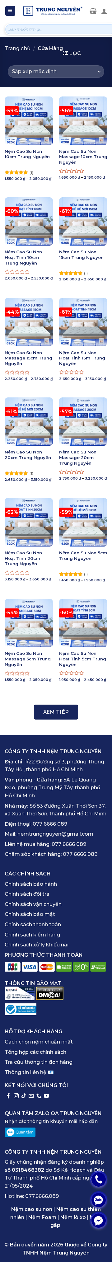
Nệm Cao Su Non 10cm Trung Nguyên (27, 154)
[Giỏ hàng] (93, 11)
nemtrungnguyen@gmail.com (55, 834)
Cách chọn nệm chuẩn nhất (39, 1042)
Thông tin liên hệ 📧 (29, 1072)
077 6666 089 (50, 824)
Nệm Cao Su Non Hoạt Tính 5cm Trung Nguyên (82, 659)
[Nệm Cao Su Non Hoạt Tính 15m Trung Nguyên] (83, 322)
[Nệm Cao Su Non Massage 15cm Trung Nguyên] (29, 322)
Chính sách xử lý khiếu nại (36, 945)
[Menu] (10, 11)
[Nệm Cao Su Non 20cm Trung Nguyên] (29, 421)
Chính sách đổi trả (27, 894)
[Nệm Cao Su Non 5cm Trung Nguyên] (83, 522)
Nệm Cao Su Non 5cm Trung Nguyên (83, 555)
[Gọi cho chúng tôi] (38, 1096)
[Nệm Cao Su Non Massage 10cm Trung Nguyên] (83, 120)
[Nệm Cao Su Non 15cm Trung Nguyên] (83, 221)
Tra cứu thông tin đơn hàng (38, 1062)
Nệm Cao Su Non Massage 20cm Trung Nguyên (77, 457)
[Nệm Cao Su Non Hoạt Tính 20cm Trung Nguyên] (29, 522)
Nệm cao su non (31, 1209)
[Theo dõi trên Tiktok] (23, 1096)
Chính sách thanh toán (33, 924)
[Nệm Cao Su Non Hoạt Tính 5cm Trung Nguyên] (83, 623)
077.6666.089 (42, 1196)
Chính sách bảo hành (31, 884)
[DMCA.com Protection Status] (49, 993)
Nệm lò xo (73, 1217)
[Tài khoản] (104, 11)
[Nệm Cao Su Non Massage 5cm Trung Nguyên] (29, 623)
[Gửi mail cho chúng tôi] (31, 1096)
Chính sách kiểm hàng (32, 935)
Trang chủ (17, 48)
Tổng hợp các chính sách (35, 1052)
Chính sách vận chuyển (33, 904)
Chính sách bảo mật (30, 914)
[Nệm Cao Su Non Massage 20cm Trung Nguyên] (83, 421)
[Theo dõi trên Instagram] (16, 1096)
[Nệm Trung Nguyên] (53, 10)
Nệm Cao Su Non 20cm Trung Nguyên (28, 454)
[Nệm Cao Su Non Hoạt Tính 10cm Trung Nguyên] (29, 221)
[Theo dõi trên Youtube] (46, 1096)
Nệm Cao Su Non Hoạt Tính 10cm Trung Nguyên (23, 257)
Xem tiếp (56, 712)
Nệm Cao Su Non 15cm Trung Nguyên (81, 254)
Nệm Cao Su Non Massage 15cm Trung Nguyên (28, 358)
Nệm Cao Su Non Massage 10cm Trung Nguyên (83, 157)
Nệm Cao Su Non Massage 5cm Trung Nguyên (28, 659)
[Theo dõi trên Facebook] (8, 1096)
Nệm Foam (42, 1217)
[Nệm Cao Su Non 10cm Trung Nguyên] (29, 120)
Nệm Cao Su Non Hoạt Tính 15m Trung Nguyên (82, 358)
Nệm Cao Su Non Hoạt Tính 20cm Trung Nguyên (23, 558)
